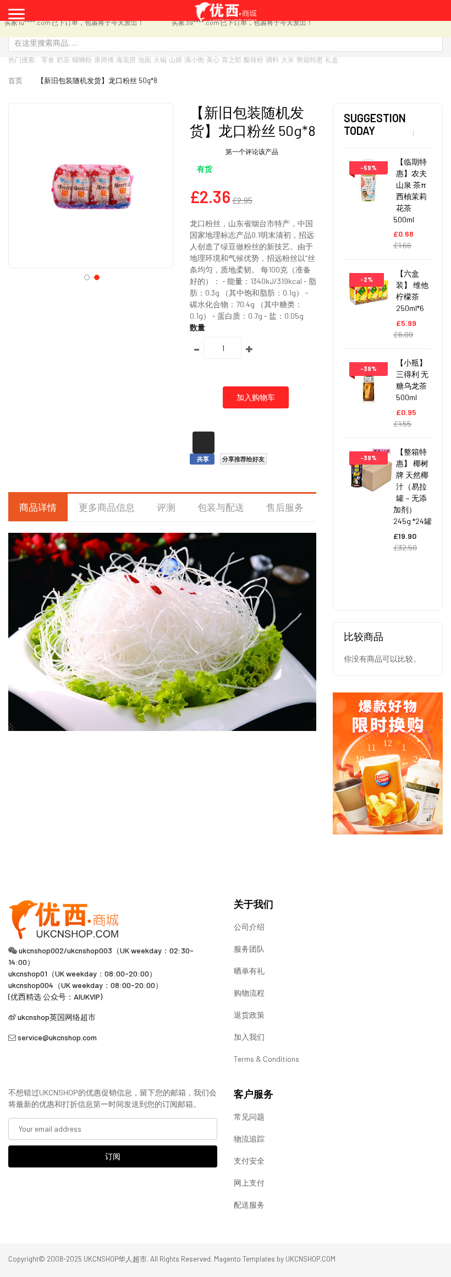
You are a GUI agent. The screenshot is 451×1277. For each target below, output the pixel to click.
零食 (47, 59)
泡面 (144, 59)
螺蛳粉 (82, 59)
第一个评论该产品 (252, 151)
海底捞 (126, 59)
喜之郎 (231, 59)
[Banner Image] (388, 762)
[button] (86, 276)
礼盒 (331, 59)
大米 (287, 59)
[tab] (38, 507)
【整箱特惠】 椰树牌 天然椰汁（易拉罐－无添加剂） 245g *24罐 (412, 486)
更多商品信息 (107, 506)
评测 (166, 506)
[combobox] (225, 42)
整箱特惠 (309, 59)
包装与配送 (220, 506)
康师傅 (104, 59)
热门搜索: (22, 59)
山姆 (175, 59)
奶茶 (63, 59)
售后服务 (285, 506)
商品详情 (38, 506)
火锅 (160, 59)
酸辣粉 (253, 59)
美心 (212, 59)
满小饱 (194, 59)
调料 (272, 59)
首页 (15, 80)
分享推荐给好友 (243, 458)
